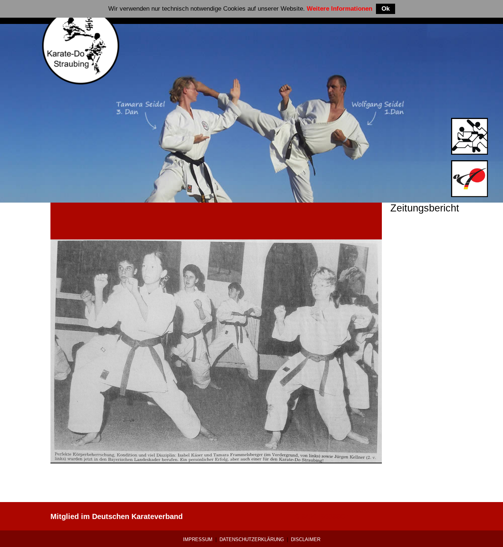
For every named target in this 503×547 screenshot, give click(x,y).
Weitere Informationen (339, 8)
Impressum (197, 539)
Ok (385, 8)
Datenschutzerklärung (251, 539)
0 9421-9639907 (322, 516)
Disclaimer (305, 539)
